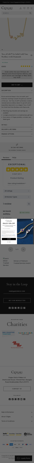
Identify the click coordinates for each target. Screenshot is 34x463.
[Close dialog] (32, 220)
